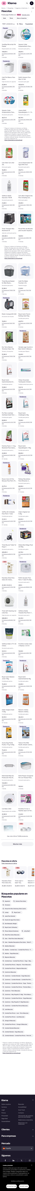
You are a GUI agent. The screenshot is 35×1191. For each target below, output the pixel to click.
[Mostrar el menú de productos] (32, 11)
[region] (17, 1176)
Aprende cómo (26, 14)
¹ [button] (8, 54)
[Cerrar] (32, 1165)
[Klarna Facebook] (5, 1160)
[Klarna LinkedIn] (13, 1160)
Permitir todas (24, 1186)
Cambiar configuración (17, 1181)
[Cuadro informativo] (14, 24)
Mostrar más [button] (17, 844)
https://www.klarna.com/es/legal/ (13, 140)
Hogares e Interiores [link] (21, 8)
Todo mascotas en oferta (9, 863)
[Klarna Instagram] (30, 1160)
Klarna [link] (3, 8)
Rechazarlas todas (11, 1186)
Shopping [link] (10, 8)
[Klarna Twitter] (21, 1160)
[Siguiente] (31, 876)
